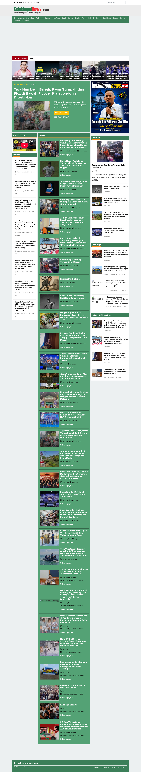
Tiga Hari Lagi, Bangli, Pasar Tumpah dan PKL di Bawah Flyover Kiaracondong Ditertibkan (49, 93)
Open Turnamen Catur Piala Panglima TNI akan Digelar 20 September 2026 (74, 376)
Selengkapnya (60, 112)
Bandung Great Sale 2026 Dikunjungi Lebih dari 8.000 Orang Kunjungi (74, 202)
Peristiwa (39, 18)
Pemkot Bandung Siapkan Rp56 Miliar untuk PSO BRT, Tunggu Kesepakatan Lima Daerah (73, 336)
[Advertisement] (70, 38)
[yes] (127, 2)
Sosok (98, 18)
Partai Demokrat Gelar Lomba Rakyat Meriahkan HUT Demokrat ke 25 (72, 415)
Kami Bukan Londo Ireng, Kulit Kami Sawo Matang (72, 297)
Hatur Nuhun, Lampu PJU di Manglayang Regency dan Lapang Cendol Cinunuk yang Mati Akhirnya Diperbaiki (73, 594)
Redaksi (96, 767)
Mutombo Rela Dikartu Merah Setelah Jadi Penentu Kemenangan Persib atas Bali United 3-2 (46, 76)
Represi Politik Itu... (70, 279)
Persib (122, 18)
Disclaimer (121, 767)
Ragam (115, 18)
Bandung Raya (80, 18)
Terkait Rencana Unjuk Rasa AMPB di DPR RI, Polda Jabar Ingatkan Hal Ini (74, 571)
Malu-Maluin (106, 18)
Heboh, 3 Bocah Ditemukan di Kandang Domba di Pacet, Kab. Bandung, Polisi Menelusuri (73, 619)
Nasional (91, 18)
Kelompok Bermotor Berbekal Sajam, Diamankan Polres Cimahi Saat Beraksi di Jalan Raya (94, 76)
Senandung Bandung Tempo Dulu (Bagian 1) (71, 261)
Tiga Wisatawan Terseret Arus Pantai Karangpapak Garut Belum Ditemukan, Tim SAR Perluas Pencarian (73, 552)
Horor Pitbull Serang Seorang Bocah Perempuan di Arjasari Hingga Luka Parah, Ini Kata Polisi (73, 642)
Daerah (70, 18)
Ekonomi (17, 21)
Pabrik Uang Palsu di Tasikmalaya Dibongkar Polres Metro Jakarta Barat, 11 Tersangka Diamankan (73, 241)
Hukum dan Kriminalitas (25, 18)
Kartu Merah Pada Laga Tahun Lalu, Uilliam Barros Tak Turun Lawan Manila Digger (73, 164)
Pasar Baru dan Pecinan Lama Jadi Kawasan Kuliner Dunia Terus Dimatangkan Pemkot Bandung (73, 513)
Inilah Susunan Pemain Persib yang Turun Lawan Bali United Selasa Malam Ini (70, 76)
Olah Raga (56, 18)
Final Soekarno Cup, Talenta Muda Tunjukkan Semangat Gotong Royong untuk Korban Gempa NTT (74, 475)
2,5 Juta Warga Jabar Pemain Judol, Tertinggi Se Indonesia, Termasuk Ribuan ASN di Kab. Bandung (74, 725)
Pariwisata (25, 21)
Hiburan (47, 18)
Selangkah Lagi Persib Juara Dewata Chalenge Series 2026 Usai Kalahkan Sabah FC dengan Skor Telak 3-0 (117, 76)
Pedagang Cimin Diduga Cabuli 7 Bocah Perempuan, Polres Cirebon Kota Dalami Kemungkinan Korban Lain (73, 143)
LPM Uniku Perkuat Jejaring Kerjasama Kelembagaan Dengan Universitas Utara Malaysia (74, 395)
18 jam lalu (101, 171)
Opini (64, 18)
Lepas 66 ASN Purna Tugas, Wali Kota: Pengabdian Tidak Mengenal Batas (73, 533)
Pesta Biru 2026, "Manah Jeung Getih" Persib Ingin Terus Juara (72, 494)
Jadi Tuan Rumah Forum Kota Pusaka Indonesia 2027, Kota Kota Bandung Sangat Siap (72, 221)
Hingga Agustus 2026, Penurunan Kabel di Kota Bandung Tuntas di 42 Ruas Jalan (74, 316)
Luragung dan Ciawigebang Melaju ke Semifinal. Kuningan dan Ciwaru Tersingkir (73, 665)
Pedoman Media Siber (108, 767)
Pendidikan (66, 402)
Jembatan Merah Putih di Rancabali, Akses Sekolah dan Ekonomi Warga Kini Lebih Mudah (72, 454)
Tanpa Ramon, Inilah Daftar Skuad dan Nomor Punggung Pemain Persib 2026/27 (73, 356)
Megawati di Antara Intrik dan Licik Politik (72, 686)
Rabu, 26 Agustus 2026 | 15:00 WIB (29, 2)
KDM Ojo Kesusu (68, 705)
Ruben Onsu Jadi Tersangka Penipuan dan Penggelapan (23, 77)
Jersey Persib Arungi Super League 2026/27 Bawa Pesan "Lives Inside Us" (73, 183)
